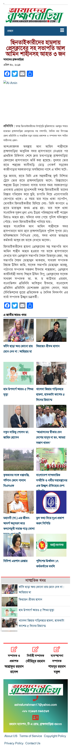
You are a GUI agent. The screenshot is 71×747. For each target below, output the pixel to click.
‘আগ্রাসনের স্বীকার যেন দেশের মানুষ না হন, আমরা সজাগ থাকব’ (50, 437)
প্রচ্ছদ (10, 31)
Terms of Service (30, 736)
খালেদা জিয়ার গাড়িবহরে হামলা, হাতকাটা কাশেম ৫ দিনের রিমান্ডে (50, 394)
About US (10, 736)
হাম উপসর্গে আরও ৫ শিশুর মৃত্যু (36, 610)
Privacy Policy (13, 743)
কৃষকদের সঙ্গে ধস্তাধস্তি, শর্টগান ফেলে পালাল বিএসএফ (16, 480)
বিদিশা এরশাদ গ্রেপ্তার (15, 561)
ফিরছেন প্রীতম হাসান (48, 346)
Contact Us (32, 743)
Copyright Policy (55, 736)
